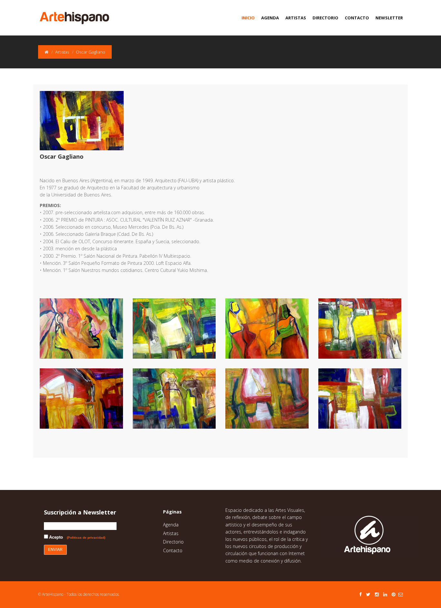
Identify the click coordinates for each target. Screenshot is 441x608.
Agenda (270, 18)
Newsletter (389, 18)
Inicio (248, 18)
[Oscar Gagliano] (86, 328)
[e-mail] (400, 594)
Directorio (325, 18)
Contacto (357, 18)
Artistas (295, 18)
